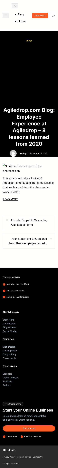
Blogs (9, 450)
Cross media (9, 358)
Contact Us (38, 457)
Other (29, 40)
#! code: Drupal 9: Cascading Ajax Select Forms (29, 223)
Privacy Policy (9, 457)
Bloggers (7, 373)
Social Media (9, 331)
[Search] (51, 15)
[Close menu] (15, 6)
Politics (7, 385)
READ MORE (10, 199)
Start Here (8, 319)
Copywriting (9, 354)
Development (10, 350)
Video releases (10, 377)
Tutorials (7, 381)
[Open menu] (5, 15)
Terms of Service (23, 457)
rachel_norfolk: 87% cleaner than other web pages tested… (27, 241)
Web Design (9, 346)
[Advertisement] (29, 74)
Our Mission (9, 323)
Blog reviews (9, 327)
